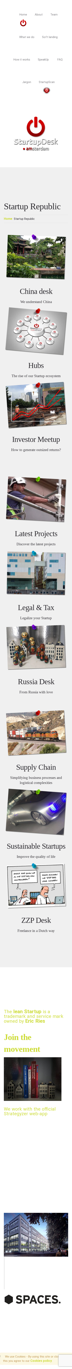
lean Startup (27, 1011)
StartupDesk (15, 1318)
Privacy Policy (16, 1324)
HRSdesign (54, 1318)
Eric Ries (35, 1021)
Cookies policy (41, 1361)
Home (8, 219)
